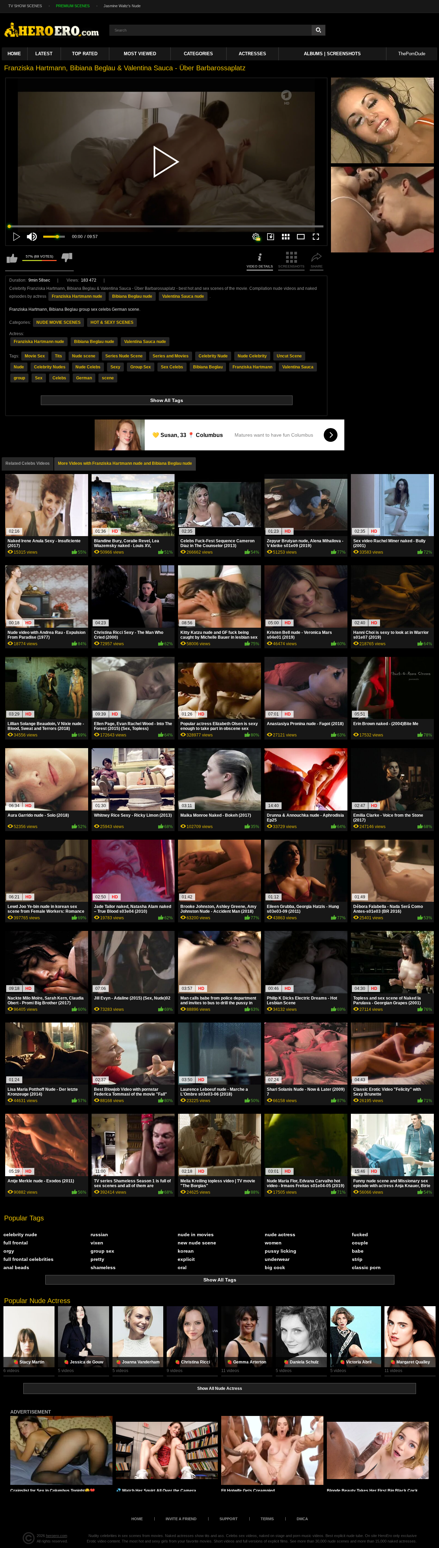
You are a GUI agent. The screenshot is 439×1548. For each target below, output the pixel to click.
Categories (198, 53)
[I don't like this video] (67, 261)
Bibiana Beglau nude (132, 296)
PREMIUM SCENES (73, 6)
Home (14, 53)
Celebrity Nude (213, 356)
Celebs (59, 378)
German (84, 378)
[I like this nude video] (12, 261)
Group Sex (140, 367)
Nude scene (83, 356)
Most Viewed (140, 53)
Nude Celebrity (252, 356)
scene (108, 378)
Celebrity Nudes (50, 367)
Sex (39, 378)
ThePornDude (411, 53)
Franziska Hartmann (252, 367)
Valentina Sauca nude (183, 296)
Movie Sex (35, 356)
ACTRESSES (252, 53)
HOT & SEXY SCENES (112, 322)
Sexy (115, 367)
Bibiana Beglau (208, 367)
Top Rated (84, 53)
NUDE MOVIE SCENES (58, 322)
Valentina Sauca (297, 367)
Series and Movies (171, 356)
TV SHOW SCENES (25, 6)
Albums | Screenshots (332, 53)
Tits (58, 356)
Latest (43, 53)
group (19, 378)
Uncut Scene (289, 356)
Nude (19, 367)
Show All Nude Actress (219, 1388)
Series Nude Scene (124, 356)
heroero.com (56, 1536)
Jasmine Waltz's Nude (122, 6)
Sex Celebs (172, 367)
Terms (267, 1519)
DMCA (302, 1519)
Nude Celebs (87, 367)
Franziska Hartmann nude (77, 296)
